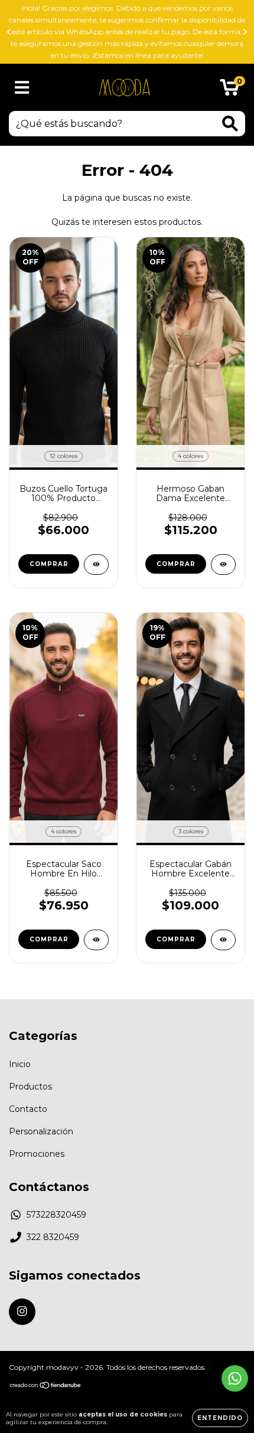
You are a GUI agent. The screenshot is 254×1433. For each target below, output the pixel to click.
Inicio (20, 1064)
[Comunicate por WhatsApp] (235, 1378)
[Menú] (22, 87)
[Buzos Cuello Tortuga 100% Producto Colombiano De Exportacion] (96, 564)
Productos (30, 1086)
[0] (229, 90)
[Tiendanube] (46, 1386)
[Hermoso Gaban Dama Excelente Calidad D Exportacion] (223, 564)
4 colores (190, 456)
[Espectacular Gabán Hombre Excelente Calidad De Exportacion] (223, 940)
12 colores (63, 456)
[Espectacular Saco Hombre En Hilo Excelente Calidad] (96, 940)
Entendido (220, 1418)
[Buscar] (230, 124)
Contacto (28, 1109)
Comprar (49, 564)
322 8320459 (53, 1237)
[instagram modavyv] (22, 1311)
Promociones (36, 1154)
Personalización (41, 1131)
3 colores (190, 831)
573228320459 (56, 1214)
